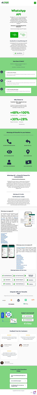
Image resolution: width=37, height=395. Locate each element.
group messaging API (21, 247)
